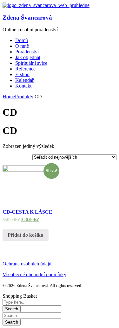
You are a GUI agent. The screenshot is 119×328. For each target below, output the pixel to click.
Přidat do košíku (25, 235)
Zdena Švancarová (27, 17)
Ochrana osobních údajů (27, 263)
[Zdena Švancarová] (46, 5)
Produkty (24, 96)
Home (9, 96)
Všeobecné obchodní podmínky (34, 274)
